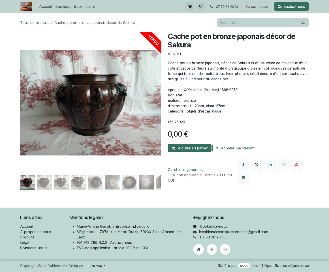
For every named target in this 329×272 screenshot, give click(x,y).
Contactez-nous (291, 6)
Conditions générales (185, 169)
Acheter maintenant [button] (237, 148)
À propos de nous (35, 232)
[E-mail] (243, 177)
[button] (201, 6)
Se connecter (256, 6)
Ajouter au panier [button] (192, 148)
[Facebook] (243, 164)
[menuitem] (45, 6)
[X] (256, 164)
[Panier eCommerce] (189, 6)
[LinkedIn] (270, 164)
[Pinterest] (296, 164)
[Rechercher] (303, 22)
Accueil (26, 226)
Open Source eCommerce (286, 265)
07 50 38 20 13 (212, 237)
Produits (27, 237)
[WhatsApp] (283, 164)
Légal (24, 242)
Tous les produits (34, 22)
